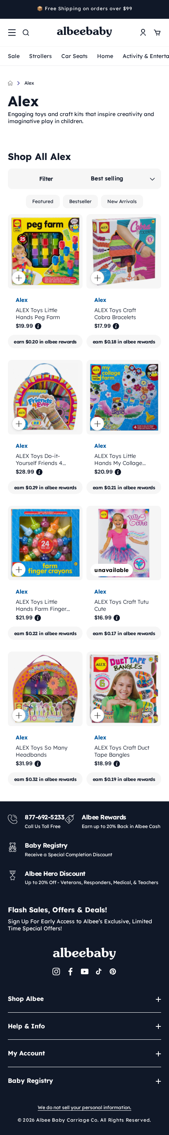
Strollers (40, 56)
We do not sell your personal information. (84, 1107)
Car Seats (74, 56)
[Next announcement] (158, 9)
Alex (29, 83)
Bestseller (80, 201)
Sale (14, 56)
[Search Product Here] (26, 32)
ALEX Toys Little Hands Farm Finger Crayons (41, 605)
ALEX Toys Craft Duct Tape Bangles (121, 751)
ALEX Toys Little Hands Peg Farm (38, 314)
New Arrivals (122, 201)
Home (105, 56)
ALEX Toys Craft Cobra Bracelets (115, 314)
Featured (42, 201)
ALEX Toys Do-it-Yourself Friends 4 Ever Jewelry (39, 459)
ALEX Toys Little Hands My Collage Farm (118, 459)
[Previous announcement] (10, 9)
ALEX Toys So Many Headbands (42, 751)
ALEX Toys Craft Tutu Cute (121, 605)
